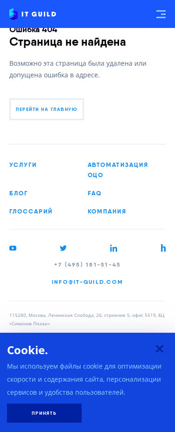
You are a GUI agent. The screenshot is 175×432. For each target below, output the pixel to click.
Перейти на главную (46, 109)
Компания (107, 211)
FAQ (95, 193)
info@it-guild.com (87, 281)
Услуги (23, 164)
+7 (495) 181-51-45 (87, 264)
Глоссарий (31, 211)
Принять (44, 413)
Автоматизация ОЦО (118, 169)
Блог (18, 193)
